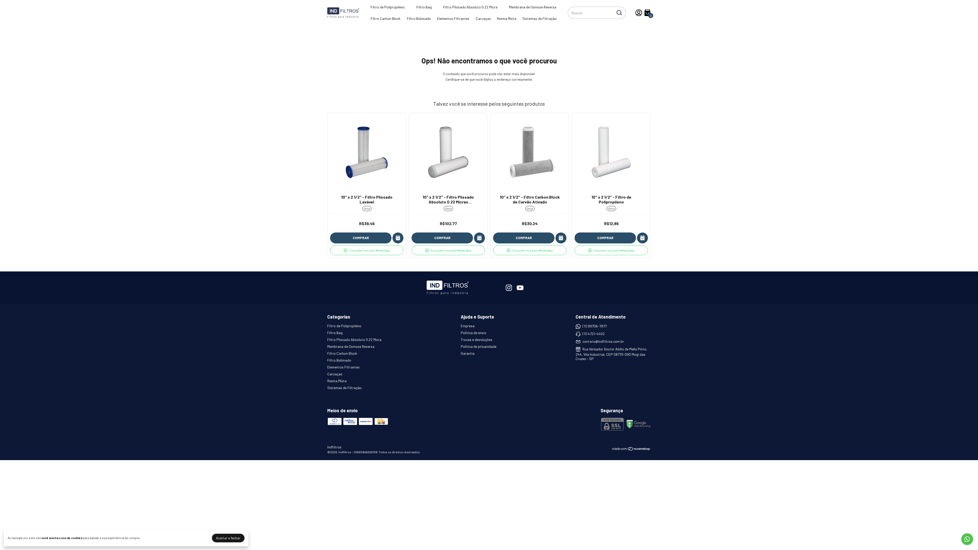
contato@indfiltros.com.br (603, 341)
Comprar (361, 238)
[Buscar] (619, 12)
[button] (366, 250)
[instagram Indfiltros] (508, 287)
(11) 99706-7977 (594, 326)
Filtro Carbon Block (385, 18)
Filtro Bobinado (419, 18)
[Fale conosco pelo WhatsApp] (967, 539)
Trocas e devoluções (476, 339)
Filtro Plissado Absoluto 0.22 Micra (470, 7)
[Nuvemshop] (631, 449)
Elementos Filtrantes (453, 18)
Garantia (467, 353)
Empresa (467, 326)
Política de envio (473, 333)
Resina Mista (506, 18)
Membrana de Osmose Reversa (532, 7)
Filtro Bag (424, 7)
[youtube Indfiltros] (520, 287)
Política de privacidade (478, 346)
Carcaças (483, 18)
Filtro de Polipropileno (388, 7)
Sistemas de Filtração (539, 18)
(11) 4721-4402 (593, 334)
